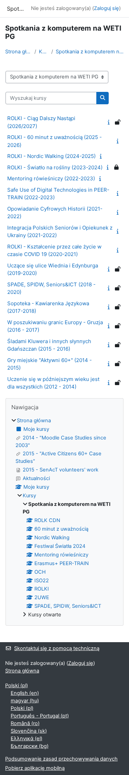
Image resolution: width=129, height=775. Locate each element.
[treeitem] (64, 518)
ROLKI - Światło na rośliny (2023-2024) (55, 167)
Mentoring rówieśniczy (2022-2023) (51, 178)
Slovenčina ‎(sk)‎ (29, 731)
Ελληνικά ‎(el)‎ (26, 738)
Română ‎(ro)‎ (25, 723)
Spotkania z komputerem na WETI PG (90, 52)
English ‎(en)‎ (25, 693)
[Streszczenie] (109, 122)
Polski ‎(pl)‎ (16, 685)
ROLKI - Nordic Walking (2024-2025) (51, 156)
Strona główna (18, 52)
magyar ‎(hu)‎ (25, 701)
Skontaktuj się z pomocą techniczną (56, 648)
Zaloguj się (106, 8)
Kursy (44, 52)
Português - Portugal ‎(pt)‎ (40, 716)
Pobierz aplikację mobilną (35, 768)
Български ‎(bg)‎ (30, 746)
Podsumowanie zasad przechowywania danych (61, 759)
